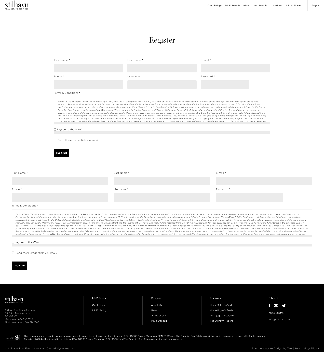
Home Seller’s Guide (221, 305)
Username (134, 76)
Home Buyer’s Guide (221, 310)
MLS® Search (232, 5)
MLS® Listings (100, 310)
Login (315, 5)
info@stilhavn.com (279, 319)
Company (156, 298)
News (154, 310)
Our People (260, 5)
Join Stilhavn (293, 5)
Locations (276, 5)
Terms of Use (158, 315)
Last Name (135, 60)
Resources (215, 298)
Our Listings (215, 5)
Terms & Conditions (67, 93)
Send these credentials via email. (78, 140)
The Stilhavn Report (221, 321)
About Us (156, 305)
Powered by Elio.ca (306, 348)
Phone (59, 76)
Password (208, 76)
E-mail (206, 60)
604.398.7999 (25, 319)
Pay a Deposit (159, 321)
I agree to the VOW (69, 129)
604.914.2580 (32, 322)
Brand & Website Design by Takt (272, 348)
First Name (62, 60)
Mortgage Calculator (222, 315)
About (247, 5)
